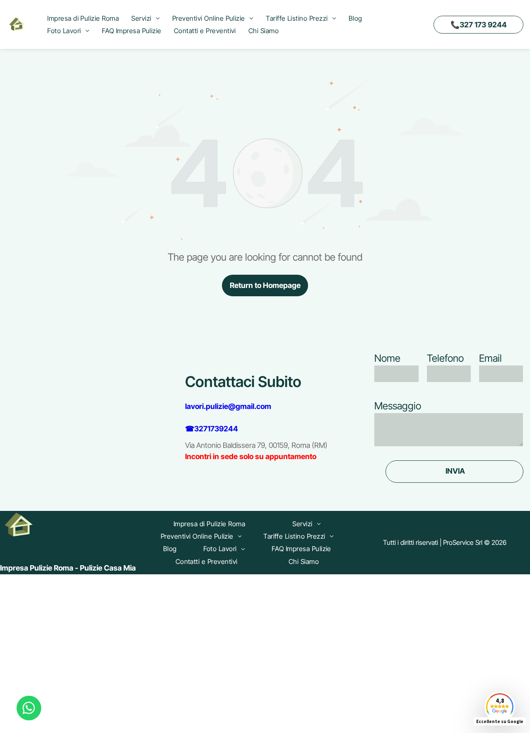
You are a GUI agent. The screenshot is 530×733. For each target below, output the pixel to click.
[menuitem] (83, 18)
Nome (387, 358)
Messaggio (397, 406)
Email (490, 358)
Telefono (445, 358)
